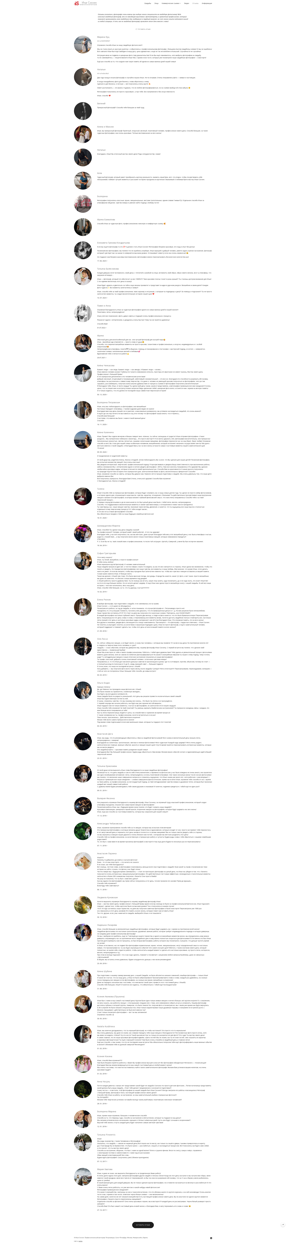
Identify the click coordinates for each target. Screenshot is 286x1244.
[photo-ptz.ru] (85, 3)
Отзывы (195, 3)
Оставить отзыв (144, 29)
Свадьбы (147, 3)
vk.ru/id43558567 (103, 41)
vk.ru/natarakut (103, 73)
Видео (186, 3)
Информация (207, 3)
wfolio (80, 1241)
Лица (156, 3)
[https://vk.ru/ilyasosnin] (211, 1238)
